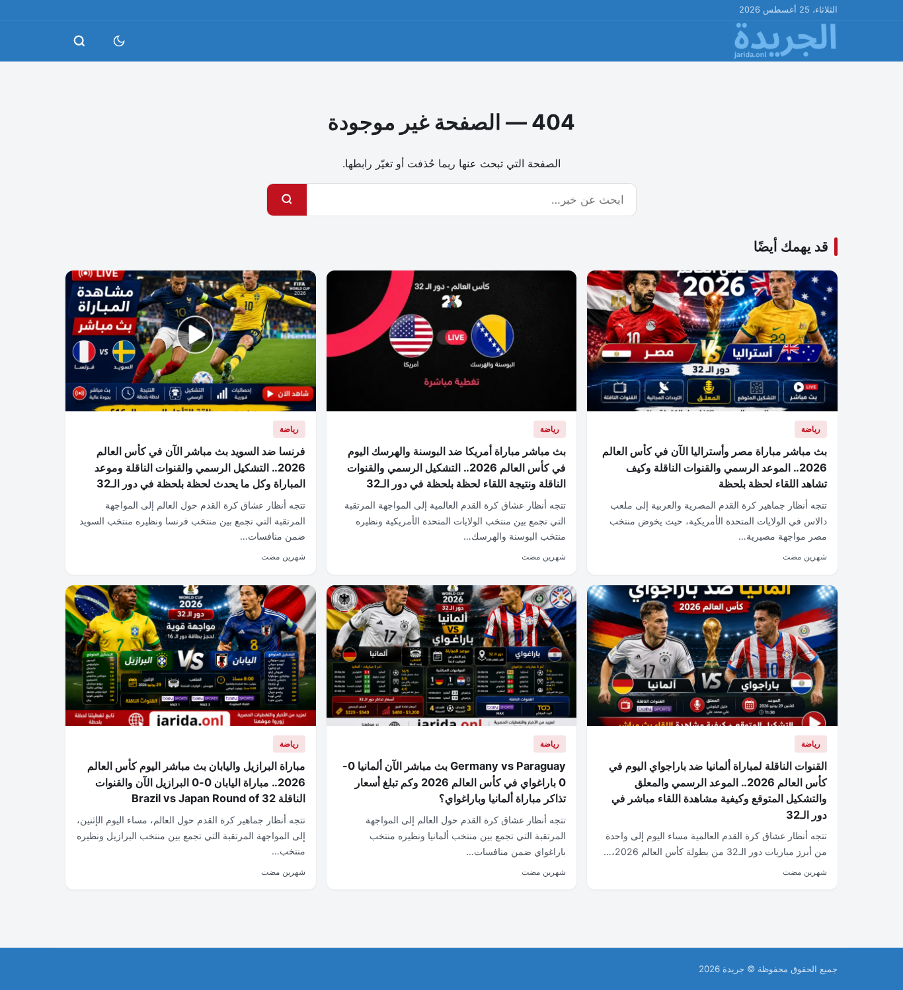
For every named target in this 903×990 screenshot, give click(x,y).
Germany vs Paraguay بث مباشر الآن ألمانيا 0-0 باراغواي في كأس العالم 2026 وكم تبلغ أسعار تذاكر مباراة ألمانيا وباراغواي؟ (454, 782)
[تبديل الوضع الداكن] (119, 41)
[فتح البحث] (79, 41)
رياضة (810, 429)
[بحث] (287, 200)
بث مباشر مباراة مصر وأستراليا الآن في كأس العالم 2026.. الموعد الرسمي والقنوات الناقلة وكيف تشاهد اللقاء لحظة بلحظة (714, 467)
